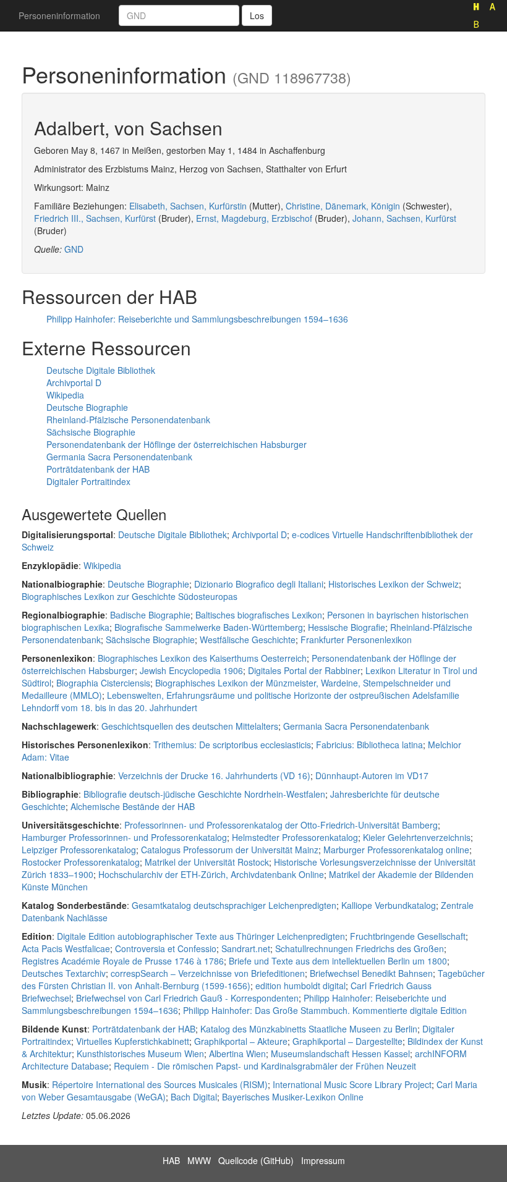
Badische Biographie (150, 615)
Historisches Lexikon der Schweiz (393, 584)
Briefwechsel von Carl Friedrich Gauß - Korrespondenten (187, 998)
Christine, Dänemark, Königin (343, 206)
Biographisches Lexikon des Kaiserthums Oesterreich (202, 658)
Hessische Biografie (346, 627)
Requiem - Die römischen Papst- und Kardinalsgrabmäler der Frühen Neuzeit (265, 1066)
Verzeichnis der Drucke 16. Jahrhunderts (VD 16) (214, 775)
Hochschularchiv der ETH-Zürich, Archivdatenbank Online (211, 874)
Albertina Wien (237, 1053)
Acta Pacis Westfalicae (66, 948)
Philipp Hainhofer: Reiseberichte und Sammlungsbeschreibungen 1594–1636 (197, 319)
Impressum (323, 1160)
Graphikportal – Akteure (241, 1041)
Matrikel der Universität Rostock (207, 862)
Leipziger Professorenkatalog (79, 849)
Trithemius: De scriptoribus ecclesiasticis (232, 744)
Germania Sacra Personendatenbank (119, 456)
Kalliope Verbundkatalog (388, 905)
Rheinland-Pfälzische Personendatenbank (128, 419)
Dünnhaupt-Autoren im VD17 (371, 775)
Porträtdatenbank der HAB (98, 469)
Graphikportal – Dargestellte (347, 1041)
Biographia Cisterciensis (103, 683)
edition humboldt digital (300, 985)
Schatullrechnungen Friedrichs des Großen (359, 948)
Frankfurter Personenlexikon (356, 639)
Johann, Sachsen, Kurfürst (404, 218)
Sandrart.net (245, 948)
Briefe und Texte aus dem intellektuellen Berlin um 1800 (338, 961)
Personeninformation (59, 15)
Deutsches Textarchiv (64, 973)
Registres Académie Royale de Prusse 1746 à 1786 (123, 961)
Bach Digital (194, 1097)
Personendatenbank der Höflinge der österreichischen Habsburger (176, 444)
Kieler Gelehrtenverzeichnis (417, 837)
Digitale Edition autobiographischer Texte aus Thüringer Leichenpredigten (201, 936)
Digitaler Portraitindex (88, 481)
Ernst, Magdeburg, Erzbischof (254, 218)
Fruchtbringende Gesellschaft (408, 936)
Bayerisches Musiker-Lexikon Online (293, 1097)
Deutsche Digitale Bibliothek (100, 370)
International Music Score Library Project (352, 1084)
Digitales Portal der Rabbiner (304, 670)
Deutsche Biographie (87, 407)
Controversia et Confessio (165, 948)
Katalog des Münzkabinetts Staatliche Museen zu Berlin (308, 1029)
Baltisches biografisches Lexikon (258, 615)
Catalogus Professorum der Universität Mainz (229, 849)
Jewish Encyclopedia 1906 (191, 670)
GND (73, 249)
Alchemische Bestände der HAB (132, 806)
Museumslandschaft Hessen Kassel (340, 1053)
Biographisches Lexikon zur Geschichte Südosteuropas (129, 596)
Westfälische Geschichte (248, 639)
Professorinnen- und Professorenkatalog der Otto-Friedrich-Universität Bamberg (281, 825)
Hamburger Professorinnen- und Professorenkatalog (124, 837)
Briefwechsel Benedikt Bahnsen (371, 973)
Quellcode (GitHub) (256, 1160)
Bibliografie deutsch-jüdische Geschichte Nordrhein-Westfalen (204, 794)
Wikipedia (65, 395)
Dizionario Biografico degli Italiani (258, 584)
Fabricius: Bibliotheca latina (369, 744)
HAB (171, 1160)
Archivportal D (73, 382)
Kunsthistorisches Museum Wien (140, 1053)
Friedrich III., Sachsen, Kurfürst (95, 218)
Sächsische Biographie (90, 432)
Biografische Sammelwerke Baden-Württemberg (208, 627)
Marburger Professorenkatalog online (396, 849)
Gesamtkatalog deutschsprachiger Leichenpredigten (234, 905)
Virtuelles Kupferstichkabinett (132, 1041)
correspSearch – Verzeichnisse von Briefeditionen (208, 973)
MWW (199, 1160)
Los (257, 15)
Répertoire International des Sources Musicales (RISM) (160, 1084)
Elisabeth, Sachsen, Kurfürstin (188, 206)
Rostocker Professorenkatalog (81, 862)
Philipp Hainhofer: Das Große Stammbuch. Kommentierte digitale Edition (325, 1010)
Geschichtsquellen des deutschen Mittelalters (189, 726)
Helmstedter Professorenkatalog (295, 837)
